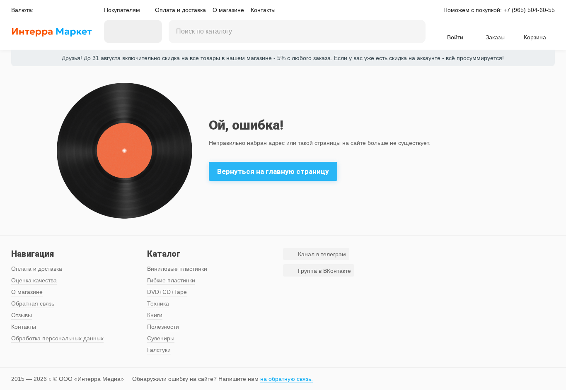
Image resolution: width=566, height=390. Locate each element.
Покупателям (122, 10)
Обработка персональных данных (57, 338)
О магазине (228, 10)
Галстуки (159, 350)
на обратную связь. (286, 379)
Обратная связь (32, 303)
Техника (158, 303)
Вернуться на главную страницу (273, 171)
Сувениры (160, 338)
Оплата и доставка (180, 10)
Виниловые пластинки (177, 268)
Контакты (263, 10)
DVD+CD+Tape (167, 292)
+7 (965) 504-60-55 (529, 10)
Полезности (163, 326)
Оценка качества (34, 280)
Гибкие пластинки (171, 280)
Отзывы (21, 315)
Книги (154, 315)
